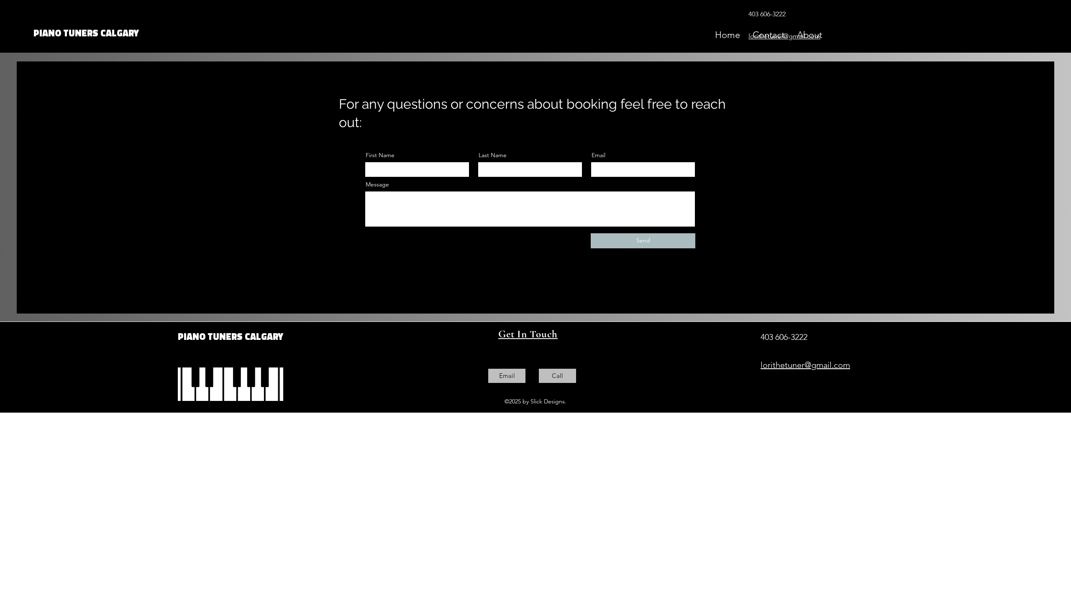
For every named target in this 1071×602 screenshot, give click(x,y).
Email (598, 155)
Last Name (493, 155)
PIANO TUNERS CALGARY (86, 33)
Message (377, 184)
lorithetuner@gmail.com (784, 36)
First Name (380, 155)
